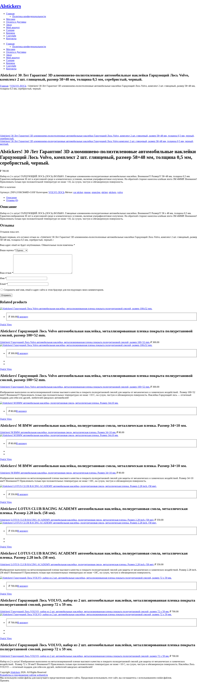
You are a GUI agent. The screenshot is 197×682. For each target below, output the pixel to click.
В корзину (22, 316)
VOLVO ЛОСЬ (18, 86)
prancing (96, 192)
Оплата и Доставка (16, 22)
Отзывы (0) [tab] (12, 200)
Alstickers (10, 6)
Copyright (11, 35)
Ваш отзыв (6, 273)
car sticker (78, 192)
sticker (104, 192)
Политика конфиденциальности (29, 16)
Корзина (10, 33)
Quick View (6, 324)
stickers (112, 192)
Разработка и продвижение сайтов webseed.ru (24, 675)
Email (4, 284)
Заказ (9, 24)
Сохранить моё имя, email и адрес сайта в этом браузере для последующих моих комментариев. (54, 289)
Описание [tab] (11, 197)
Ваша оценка (8, 250)
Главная (10, 13)
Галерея (10, 30)
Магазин (10, 19)
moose (87, 192)
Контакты (11, 38)
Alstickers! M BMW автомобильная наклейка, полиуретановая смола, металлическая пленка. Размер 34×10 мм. (58, 432)
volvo (120, 192)
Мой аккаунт (13, 27)
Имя (3, 278)
